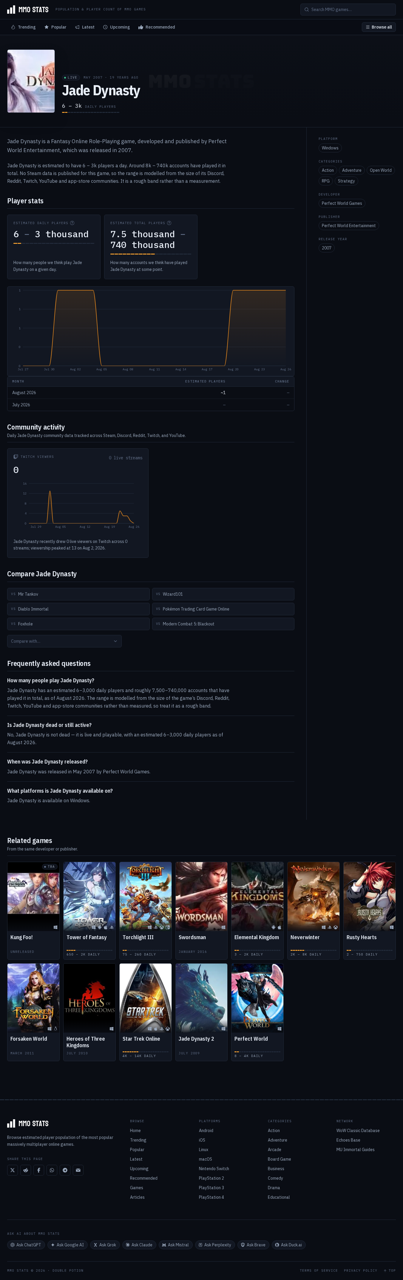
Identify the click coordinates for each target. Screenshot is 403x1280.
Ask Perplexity (217, 1245)
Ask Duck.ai (291, 1245)
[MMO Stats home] (27, 9)
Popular (59, 27)
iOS (202, 1140)
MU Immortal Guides (355, 1149)
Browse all (382, 27)
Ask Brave (256, 1245)
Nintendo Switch (214, 1168)
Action (328, 170)
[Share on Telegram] (65, 1170)
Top (392, 1271)
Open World (381, 170)
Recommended (160, 27)
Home (135, 1130)
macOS (205, 1159)
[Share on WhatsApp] (52, 1170)
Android (206, 1130)
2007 (326, 248)
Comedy (275, 1178)
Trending (27, 27)
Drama (274, 1187)
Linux (203, 1149)
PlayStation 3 (211, 1187)
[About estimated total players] (169, 223)
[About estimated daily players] (72, 223)
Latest (88, 27)
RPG (326, 181)
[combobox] (64, 641)
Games (136, 1187)
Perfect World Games (342, 203)
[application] (150, 331)
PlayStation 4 (211, 1197)
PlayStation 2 (211, 1178)
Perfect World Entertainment (349, 225)
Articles (137, 1197)
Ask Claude (142, 1245)
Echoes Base (348, 1140)
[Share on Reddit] (25, 1170)
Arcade (274, 1149)
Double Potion (68, 1270)
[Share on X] (12, 1170)
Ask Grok (107, 1245)
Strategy (346, 181)
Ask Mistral (178, 1245)
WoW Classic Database (358, 1130)
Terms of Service (319, 1271)
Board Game (279, 1159)
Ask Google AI (70, 1245)
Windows (330, 148)
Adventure (352, 170)
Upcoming (120, 27)
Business (276, 1168)
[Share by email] (78, 1170)
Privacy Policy (360, 1271)
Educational (279, 1197)
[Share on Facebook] (38, 1170)
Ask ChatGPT (28, 1245)
